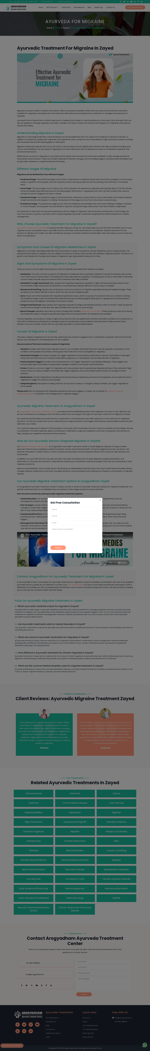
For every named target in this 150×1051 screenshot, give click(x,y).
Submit (58, 548)
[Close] (100, 500)
